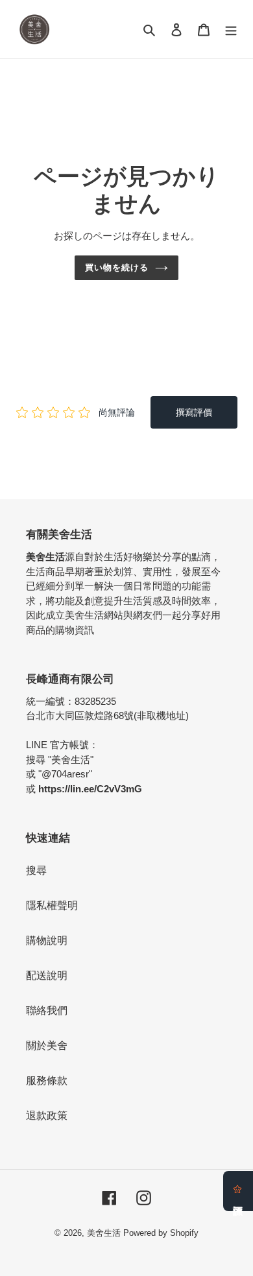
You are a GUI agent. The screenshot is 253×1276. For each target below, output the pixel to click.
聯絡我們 (46, 1010)
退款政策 (46, 1115)
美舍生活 (104, 1233)
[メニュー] (231, 29)
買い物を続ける (117, 267)
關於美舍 (46, 1045)
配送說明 (46, 975)
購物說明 (46, 940)
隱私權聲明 (52, 905)
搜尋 (36, 870)
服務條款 (46, 1080)
